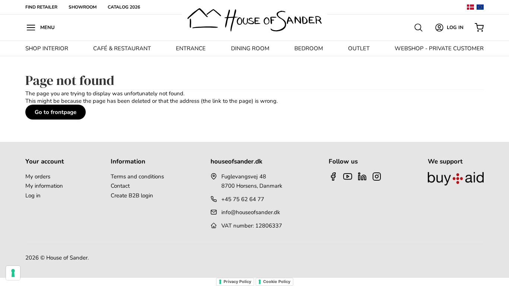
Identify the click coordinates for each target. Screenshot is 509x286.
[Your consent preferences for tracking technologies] (13, 273)
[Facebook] (333, 176)
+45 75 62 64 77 (242, 199)
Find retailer (41, 7)
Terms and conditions (137, 176)
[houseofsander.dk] (254, 20)
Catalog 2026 (124, 7)
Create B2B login (132, 195)
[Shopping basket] (479, 27)
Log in (33, 195)
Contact (120, 186)
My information (44, 186)
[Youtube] (347, 176)
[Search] (418, 27)
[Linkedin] (362, 176)
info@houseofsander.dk (250, 212)
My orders (37, 176)
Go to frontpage (55, 112)
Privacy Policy (237, 281)
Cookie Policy (276, 281)
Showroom (83, 7)
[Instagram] (376, 176)
